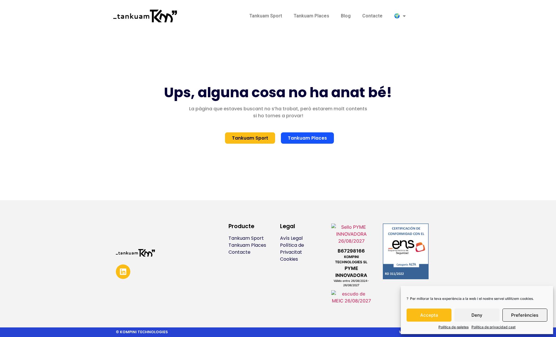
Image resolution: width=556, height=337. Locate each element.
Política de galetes (453, 327)
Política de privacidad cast (493, 327)
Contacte (372, 16)
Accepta (429, 315)
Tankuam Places (311, 16)
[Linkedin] (123, 271)
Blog (346, 16)
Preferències (524, 315)
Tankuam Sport (265, 16)
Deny (476, 315)
